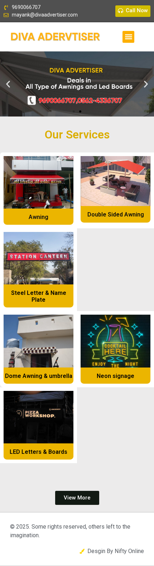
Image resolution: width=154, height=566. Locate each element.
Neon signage (115, 376)
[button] (128, 37)
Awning (38, 217)
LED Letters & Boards (38, 451)
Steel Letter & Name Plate (38, 296)
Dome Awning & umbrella (38, 376)
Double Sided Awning (115, 214)
